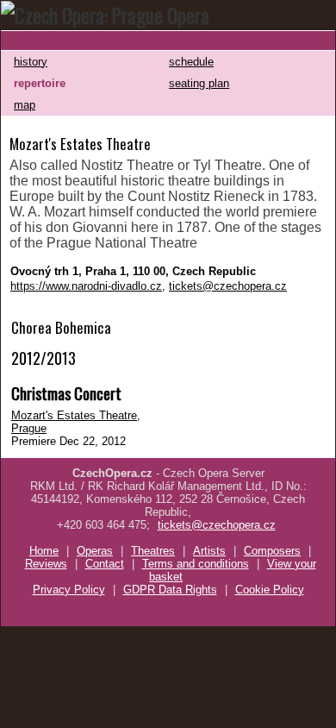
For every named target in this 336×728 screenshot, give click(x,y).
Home (44, 550)
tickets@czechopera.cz (228, 285)
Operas (95, 550)
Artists (209, 550)
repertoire (39, 83)
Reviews (46, 563)
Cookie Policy (269, 589)
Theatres (153, 550)
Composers (272, 550)
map (24, 104)
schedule (191, 61)
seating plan (199, 83)
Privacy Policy (69, 589)
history (30, 61)
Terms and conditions (195, 563)
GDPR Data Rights (170, 589)
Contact (104, 563)
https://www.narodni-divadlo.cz (86, 285)
